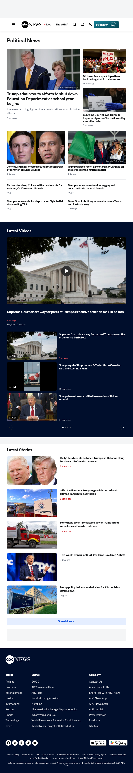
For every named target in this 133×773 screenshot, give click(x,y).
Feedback (94, 720)
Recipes (10, 709)
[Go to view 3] (67, 427)
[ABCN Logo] (31, 25)
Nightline (37, 704)
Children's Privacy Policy (68, 755)
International (13, 704)
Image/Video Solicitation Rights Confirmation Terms (52, 758)
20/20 (35, 681)
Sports (9, 715)
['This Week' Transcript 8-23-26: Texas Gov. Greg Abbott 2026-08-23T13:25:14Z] (32, 567)
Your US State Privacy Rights (93, 755)
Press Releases (97, 715)
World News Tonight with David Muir (53, 726)
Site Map (94, 726)
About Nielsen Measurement (90, 758)
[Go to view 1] (63, 427)
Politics (10, 681)
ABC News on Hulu (43, 687)
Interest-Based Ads (117, 755)
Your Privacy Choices (45, 755)
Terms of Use (27, 755)
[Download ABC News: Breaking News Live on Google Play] (118, 743)
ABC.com (37, 692)
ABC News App (98, 698)
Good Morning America (45, 698)
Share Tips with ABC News (104, 692)
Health (9, 698)
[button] (13, 24)
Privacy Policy (13, 755)
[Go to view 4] (70, 427)
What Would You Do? (44, 715)
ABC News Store (98, 704)
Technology (12, 720)
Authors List (96, 709)
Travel (9, 726)
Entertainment (14, 692)
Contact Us (95, 681)
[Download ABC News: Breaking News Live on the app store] (98, 743)
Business (11, 687)
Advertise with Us (99, 687)
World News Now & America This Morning (56, 720)
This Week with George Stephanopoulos (54, 709)
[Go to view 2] (65, 427)
